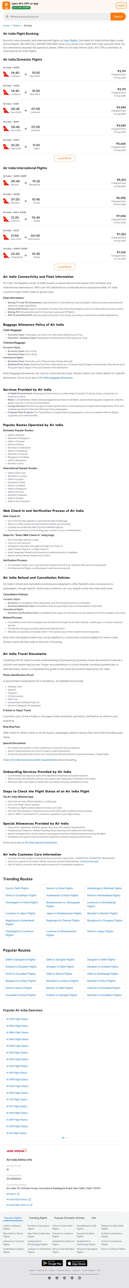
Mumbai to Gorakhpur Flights (104, 995)
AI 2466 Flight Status (17, 1086)
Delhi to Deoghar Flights (60, 959)
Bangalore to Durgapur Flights (104, 920)
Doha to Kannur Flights (19, 987)
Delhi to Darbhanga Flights (102, 973)
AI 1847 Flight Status (17, 1066)
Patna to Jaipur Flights (100, 931)
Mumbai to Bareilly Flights (102, 913)
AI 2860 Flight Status (17, 1039)
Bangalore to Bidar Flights (21, 980)
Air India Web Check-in (17, 1205)
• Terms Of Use (41, 1270)
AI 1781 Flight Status (16, 1099)
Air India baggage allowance (56, 377)
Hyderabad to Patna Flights (62, 895)
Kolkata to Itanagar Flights (61, 995)
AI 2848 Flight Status (17, 1045)
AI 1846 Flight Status (17, 1059)
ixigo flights (70, 40)
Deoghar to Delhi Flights (101, 959)
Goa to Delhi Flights (17, 888)
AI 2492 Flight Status (17, 1052)
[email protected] (89, 861)
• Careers (51, 1270)
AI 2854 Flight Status (17, 1025)
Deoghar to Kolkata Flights (102, 966)
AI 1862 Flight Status (17, 1113)
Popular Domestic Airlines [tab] (69, 1217)
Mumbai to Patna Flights (101, 980)
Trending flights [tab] (38, 1217)
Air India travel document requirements (34, 759)
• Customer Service (64, 1270)
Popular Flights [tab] (13, 1217)
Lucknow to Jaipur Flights (20, 913)
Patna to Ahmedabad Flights (103, 895)
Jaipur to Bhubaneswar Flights (64, 913)
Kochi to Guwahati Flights (21, 973)
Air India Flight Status (16, 1199)
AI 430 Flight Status (16, 1072)
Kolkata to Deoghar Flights (21, 966)
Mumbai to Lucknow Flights (62, 980)
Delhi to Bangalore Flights (21, 959)
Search (118, 16)
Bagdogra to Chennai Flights (63, 920)
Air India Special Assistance (41, 842)
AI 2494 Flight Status (17, 1092)
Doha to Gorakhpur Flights (21, 895)
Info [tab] (94, 1217)
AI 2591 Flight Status (17, 1119)
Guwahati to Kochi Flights (21, 995)
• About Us (76, 1270)
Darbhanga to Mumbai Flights (104, 888)
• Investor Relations (88, 1270)
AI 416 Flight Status (16, 1133)
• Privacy (32, 1270)
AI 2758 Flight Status (17, 1019)
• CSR (98, 1270)
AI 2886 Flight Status (17, 1032)
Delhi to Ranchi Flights (59, 973)
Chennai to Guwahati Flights (103, 987)
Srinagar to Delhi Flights (60, 966)
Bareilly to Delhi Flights (59, 987)
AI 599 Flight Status (16, 1106)
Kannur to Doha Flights (59, 888)
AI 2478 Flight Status (17, 1126)
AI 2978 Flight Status (17, 1079)
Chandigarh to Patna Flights (22, 902)
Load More (64, 158)
